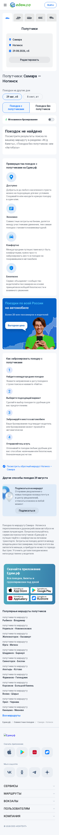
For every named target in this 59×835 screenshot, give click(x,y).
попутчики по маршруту (15, 619)
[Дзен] (47, 772)
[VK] (9, 772)
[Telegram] (34, 772)
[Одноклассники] (22, 772)
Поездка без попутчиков (43, 107)
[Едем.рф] (20, 5)
